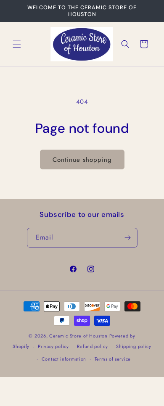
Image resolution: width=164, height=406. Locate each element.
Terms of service (113, 359)
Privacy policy (53, 346)
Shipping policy (133, 346)
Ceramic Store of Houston (78, 335)
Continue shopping (82, 159)
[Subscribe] (128, 238)
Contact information (64, 359)
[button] (17, 44)
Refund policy (92, 346)
